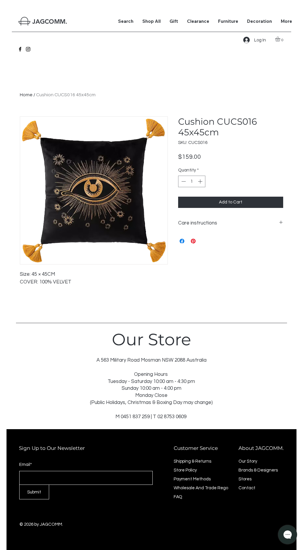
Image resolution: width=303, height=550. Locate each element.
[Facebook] (20, 49)
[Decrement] (183, 181)
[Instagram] (28, 49)
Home (26, 94)
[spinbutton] (192, 181)
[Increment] (201, 181)
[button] (280, 38)
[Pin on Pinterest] (193, 241)
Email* (25, 464)
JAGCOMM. (49, 21)
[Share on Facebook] (182, 241)
